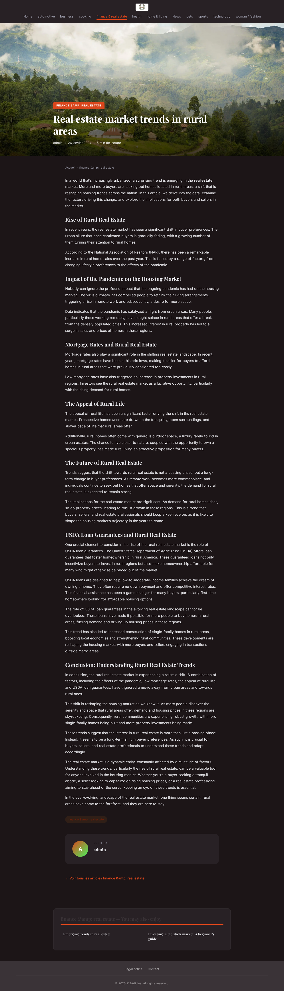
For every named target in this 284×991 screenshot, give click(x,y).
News (176, 16)
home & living (157, 16)
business (67, 16)
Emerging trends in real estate (86, 934)
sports (203, 16)
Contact (153, 969)
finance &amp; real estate (78, 105)
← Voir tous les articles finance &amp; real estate (104, 878)
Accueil (70, 167)
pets (189, 16)
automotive (46, 16)
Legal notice (133, 969)
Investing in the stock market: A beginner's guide (181, 936)
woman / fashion (248, 16)
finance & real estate (112, 16)
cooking (85, 16)
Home (28, 16)
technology (221, 16)
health (136, 16)
